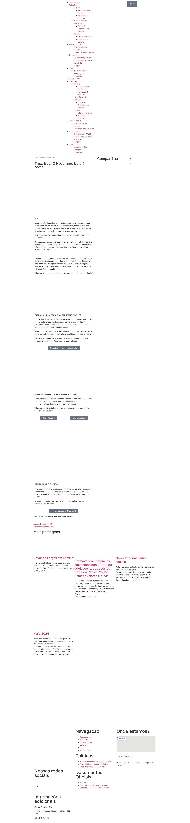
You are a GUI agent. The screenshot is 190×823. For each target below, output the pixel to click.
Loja (71, 68)
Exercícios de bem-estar (84, 52)
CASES (119, 765)
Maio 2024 (41, 633)
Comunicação (75, 55)
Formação (82, 26)
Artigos (77, 65)
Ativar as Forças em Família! (53, 558)
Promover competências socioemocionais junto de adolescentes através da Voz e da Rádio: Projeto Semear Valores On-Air (93, 568)
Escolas (77, 34)
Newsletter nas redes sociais (131, 560)
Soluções (73, 5)
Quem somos (74, 2)
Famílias (77, 8)
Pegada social (75, 44)
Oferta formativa (85, 37)
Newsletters (78, 63)
